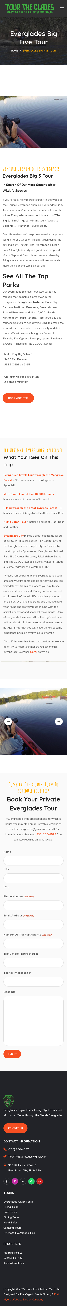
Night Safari (10, 1222)
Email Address (18, 915)
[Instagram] (15, 1181)
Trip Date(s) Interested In (20, 954)
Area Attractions (13, 1263)
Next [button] (59, 721)
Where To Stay (12, 1258)
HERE (33, 652)
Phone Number (18, 896)
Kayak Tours (25, 1202)
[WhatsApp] (31, 1181)
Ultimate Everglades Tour (19, 1233)
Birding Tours (11, 1217)
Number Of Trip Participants (27, 935)
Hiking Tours (11, 1207)
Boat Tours (10, 1212)
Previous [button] (8, 721)
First (6, 868)
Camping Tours (12, 1228)
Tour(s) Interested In (17, 973)
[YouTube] (39, 1181)
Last (6, 886)
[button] (18, 398)
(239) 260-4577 (46, 834)
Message (9, 992)
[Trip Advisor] (23, 1181)
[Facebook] (6, 1181)
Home (14, 50)
